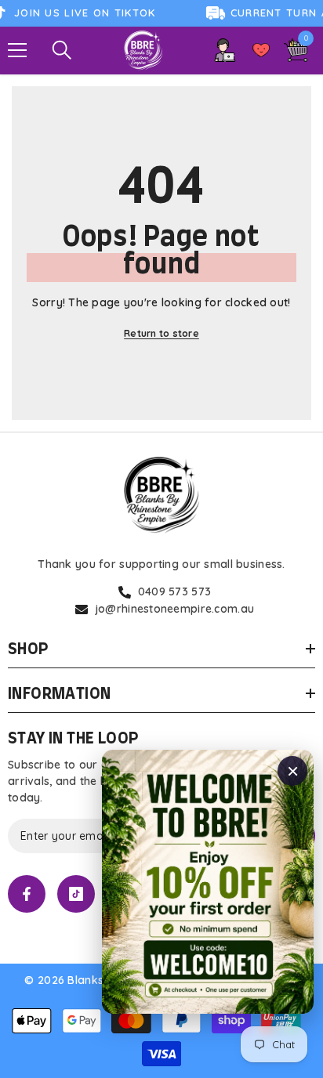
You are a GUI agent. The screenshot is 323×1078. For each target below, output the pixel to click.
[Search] (62, 50)
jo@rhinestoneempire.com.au (174, 609)
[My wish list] (261, 50)
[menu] (17, 50)
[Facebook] (26, 894)
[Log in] (225, 50)
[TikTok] (76, 894)
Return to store (161, 333)
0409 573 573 (174, 591)
